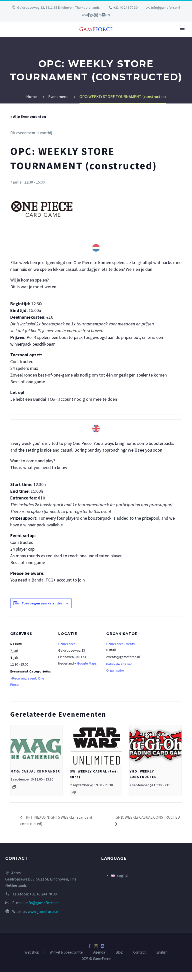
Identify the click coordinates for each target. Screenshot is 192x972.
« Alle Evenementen (28, 116)
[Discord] (103, 15)
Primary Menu (182, 29)
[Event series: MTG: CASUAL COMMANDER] (14, 786)
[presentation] (36, 744)
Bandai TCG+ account (53, 399)
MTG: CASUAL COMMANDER (35, 771)
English (162, 952)
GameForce (67, 644)
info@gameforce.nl (165, 7)
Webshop (31, 952)
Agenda (99, 952)
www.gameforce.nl (44, 911)
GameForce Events (120, 644)
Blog (119, 952)
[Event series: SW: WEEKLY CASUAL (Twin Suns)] (74, 792)
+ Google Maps (85, 663)
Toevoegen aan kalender (42, 603)
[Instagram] (96, 15)
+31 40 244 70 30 (126, 7)
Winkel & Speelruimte (66, 952)
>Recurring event (23, 678)
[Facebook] (88, 15)
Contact (139, 952)
